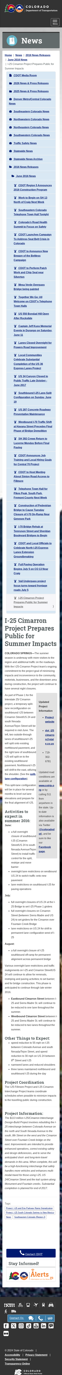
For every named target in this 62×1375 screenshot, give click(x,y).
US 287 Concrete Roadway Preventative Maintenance (32, 411)
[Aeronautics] (36, 1305)
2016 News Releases (38, 55)
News (18, 55)
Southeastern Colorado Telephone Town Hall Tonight (31, 212)
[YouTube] (36, 1326)
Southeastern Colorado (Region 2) (29, 1217)
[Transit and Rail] (28, 1305)
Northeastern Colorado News (31, 127)
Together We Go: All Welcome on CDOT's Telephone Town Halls (33, 301)
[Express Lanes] (9, 1305)
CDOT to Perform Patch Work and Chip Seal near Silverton (30, 272)
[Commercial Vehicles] (13, 1311)
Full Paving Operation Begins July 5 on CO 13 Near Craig (31, 569)
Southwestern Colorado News (31, 135)
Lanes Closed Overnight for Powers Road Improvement (33, 344)
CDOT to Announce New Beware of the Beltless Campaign (31, 255)
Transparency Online (17, 1363)
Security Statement (16, 1359)
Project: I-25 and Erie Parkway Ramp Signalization (29, 1208)
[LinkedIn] (43, 1326)
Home (8, 55)
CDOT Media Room (25, 75)
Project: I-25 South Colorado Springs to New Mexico (30, 1212)
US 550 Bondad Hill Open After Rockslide (31, 315)
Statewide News (23, 151)
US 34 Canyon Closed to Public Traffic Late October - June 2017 (31, 380)
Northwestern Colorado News (31, 119)
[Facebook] (6, 1326)
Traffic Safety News (25, 143)
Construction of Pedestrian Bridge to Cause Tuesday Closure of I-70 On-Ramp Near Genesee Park (32, 512)
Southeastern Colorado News (31, 111)
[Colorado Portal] (28, 1371)
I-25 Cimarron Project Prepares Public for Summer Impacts (31, 602)
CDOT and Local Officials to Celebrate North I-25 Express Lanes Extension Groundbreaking (33, 550)
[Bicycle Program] (20, 1305)
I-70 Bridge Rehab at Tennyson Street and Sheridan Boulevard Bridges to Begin (32, 531)
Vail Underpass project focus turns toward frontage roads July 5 (30, 585)
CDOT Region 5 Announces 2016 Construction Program (33, 187)
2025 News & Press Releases (31, 91)
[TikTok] (28, 1326)
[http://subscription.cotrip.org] (31, 1274)
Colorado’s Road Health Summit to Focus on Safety (30, 224)
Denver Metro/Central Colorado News (30, 101)
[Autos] (51, 1305)
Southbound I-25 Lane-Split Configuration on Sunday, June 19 (33, 397)
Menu (56, 22)
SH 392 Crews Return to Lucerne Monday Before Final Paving (31, 443)
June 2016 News (17, 59)
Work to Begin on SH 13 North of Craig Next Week (30, 199)
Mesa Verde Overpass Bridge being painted (29, 286)
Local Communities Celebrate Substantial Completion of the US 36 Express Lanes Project (28, 362)
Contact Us (17, 1318)
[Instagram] (21, 1326)
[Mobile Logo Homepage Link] (31, 8)
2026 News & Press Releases (31, 83)
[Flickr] (6, 1333)
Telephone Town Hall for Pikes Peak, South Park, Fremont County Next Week (31, 493)
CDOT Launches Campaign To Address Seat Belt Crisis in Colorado (33, 239)
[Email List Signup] (51, 1326)
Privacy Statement (36, 1355)
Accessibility (12, 1355)
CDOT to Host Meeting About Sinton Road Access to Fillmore (31, 476)
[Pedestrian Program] (6, 1311)
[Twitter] (13, 1326)
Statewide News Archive (28, 159)
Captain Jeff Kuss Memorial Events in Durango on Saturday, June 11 (33, 330)
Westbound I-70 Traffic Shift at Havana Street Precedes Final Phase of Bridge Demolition (33, 426)
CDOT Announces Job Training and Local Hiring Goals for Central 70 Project (33, 460)
